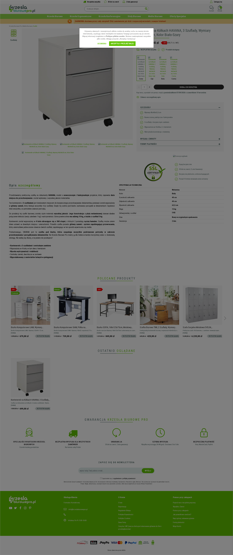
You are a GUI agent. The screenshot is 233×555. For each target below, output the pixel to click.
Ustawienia (101, 43)
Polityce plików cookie (115, 36)
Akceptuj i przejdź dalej (122, 43)
